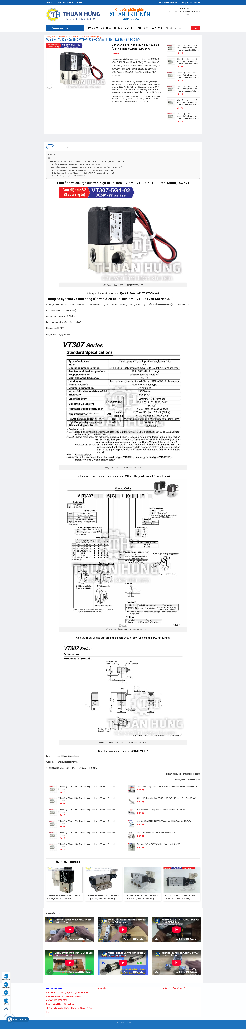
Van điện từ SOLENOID (120, 90)
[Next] (200, 885)
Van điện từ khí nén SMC (150, 87)
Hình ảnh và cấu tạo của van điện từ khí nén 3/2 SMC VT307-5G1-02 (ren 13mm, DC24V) (87, 161)
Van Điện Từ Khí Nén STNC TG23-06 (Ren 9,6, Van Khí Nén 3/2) (63, 897)
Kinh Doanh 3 (6, 996)
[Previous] (46, 885)
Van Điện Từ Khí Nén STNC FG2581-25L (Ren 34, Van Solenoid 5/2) (102, 897)
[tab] (50, 146)
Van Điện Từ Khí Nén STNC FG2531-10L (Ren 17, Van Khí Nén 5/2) (181, 897)
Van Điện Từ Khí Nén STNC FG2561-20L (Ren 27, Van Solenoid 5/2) (141, 897)
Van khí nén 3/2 (117, 92)
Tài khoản (156, 28)
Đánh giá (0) (63, 147)
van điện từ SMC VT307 (120, 102)
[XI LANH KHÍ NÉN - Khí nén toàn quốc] (73, 14)
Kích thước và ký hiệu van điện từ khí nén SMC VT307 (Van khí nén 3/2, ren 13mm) (84, 173)
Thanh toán (141, 28)
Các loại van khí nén (127, 82)
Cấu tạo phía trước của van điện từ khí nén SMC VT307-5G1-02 (77, 164)
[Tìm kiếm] (196, 28)
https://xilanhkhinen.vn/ (68, 762)
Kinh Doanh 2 (6, 987)
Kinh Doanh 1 (6, 979)
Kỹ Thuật (6, 1004)
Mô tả (50, 147)
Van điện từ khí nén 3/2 (132, 87)
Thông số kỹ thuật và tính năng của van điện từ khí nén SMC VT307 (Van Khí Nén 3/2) (85, 167)
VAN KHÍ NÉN (153, 90)
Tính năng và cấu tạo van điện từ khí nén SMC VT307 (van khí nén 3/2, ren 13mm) (83, 170)
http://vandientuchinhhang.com (186, 774)
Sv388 (120, 1026)
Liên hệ (128, 28)
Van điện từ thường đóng (138, 90)
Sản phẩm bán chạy (142, 82)
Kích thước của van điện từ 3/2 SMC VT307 (69, 176)
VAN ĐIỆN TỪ (64, 36)
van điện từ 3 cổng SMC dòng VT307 (145, 99)
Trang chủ (92, 28)
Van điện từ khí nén (146, 84)
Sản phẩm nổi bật (121, 84)
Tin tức (118, 28)
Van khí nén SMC (154, 92)
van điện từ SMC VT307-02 (138, 102)
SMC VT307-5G (135, 96)
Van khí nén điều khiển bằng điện (87, 36)
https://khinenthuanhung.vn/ (187, 780)
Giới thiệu (106, 28)
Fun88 (125, 1026)
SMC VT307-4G (124, 96)
